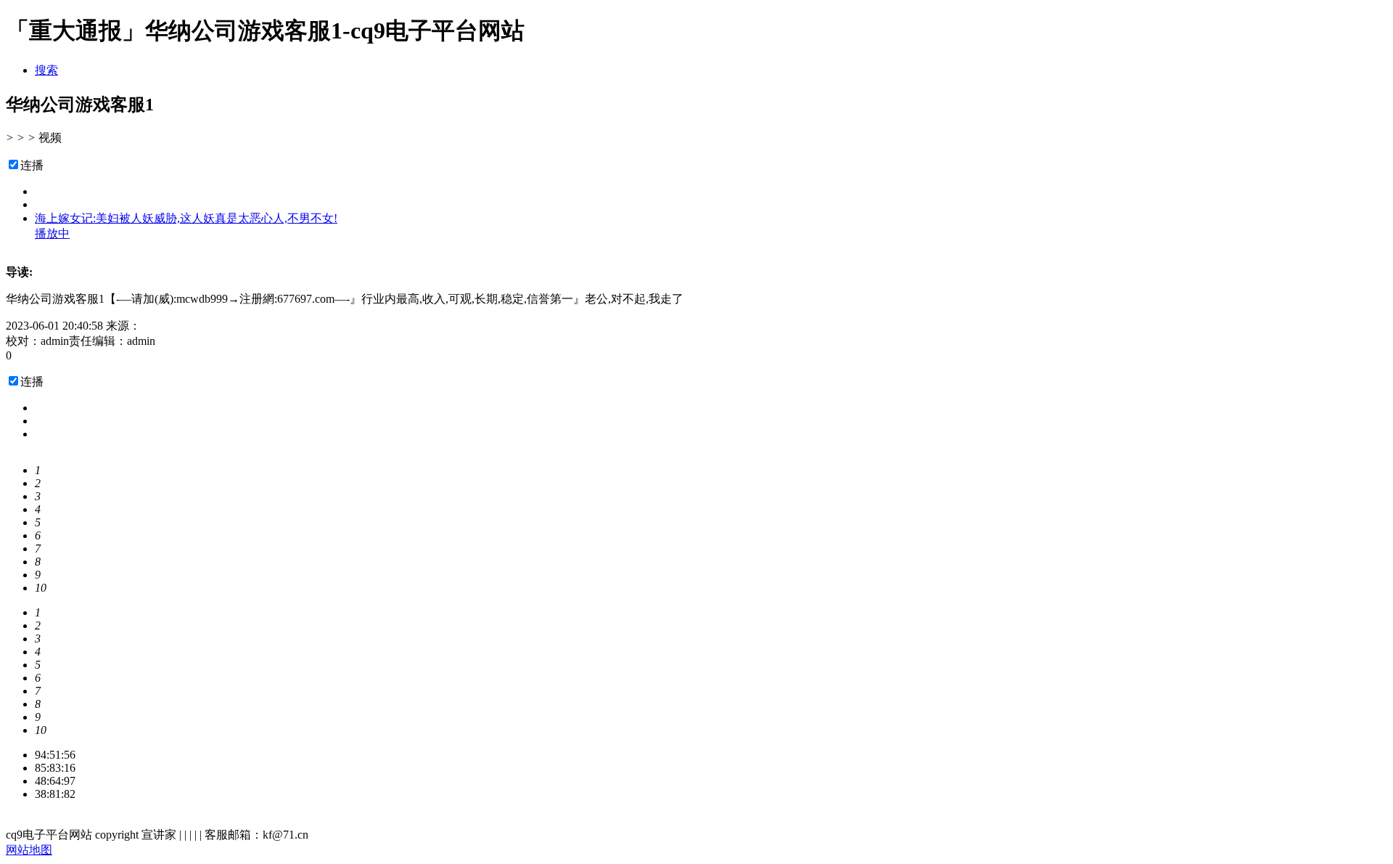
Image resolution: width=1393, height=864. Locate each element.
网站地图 (29, 850)
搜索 (46, 70)
